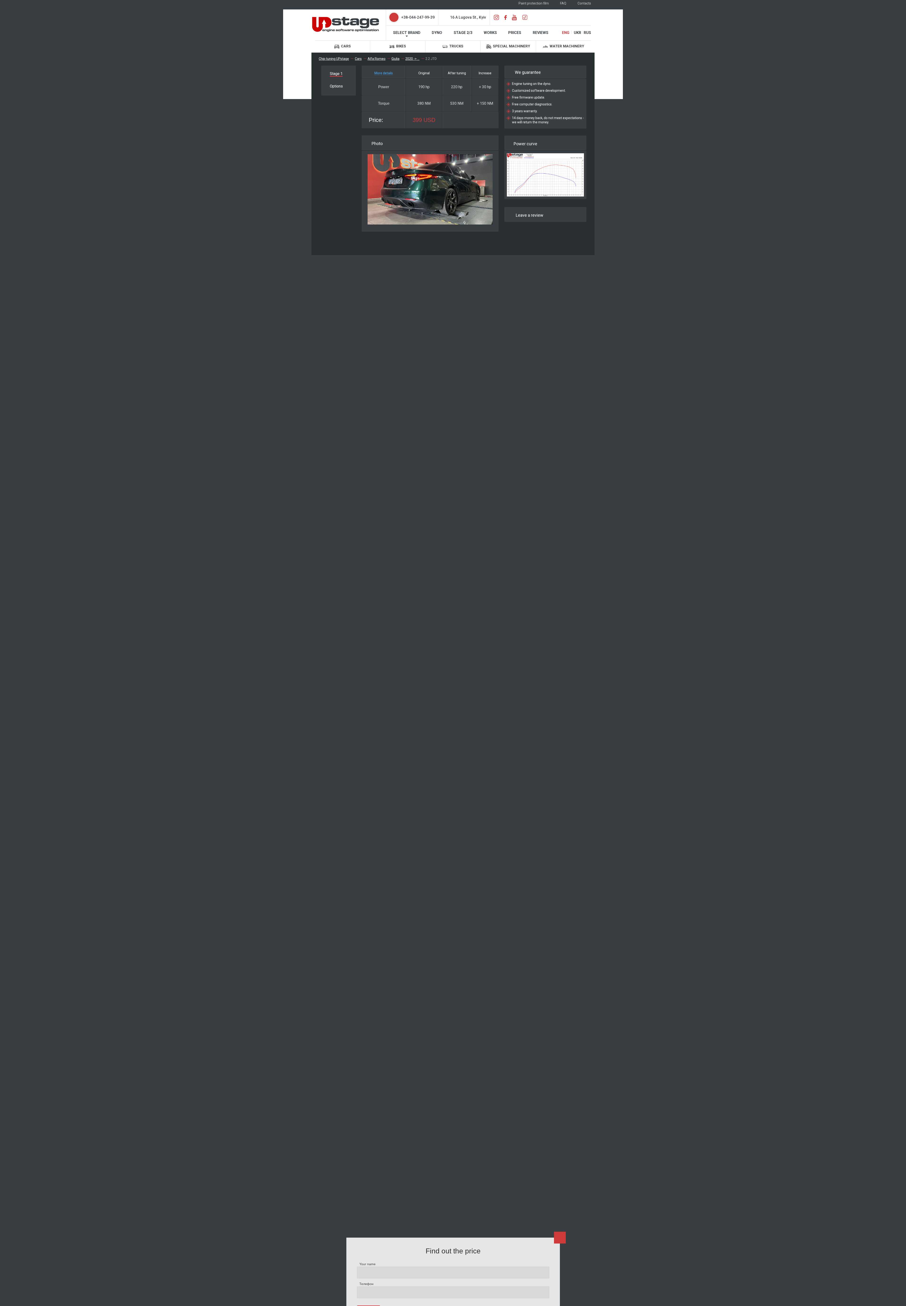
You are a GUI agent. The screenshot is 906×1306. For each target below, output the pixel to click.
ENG (565, 32)
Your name (367, 1264)
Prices (514, 32)
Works (490, 32)
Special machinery (511, 46)
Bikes (400, 46)
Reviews (540, 32)
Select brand (406, 32)
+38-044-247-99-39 (418, 17)
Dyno (437, 32)
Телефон (366, 1284)
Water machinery (566, 46)
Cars (345, 46)
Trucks (455, 46)
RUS (587, 32)
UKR (577, 32)
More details (383, 73)
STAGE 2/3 (463, 32)
